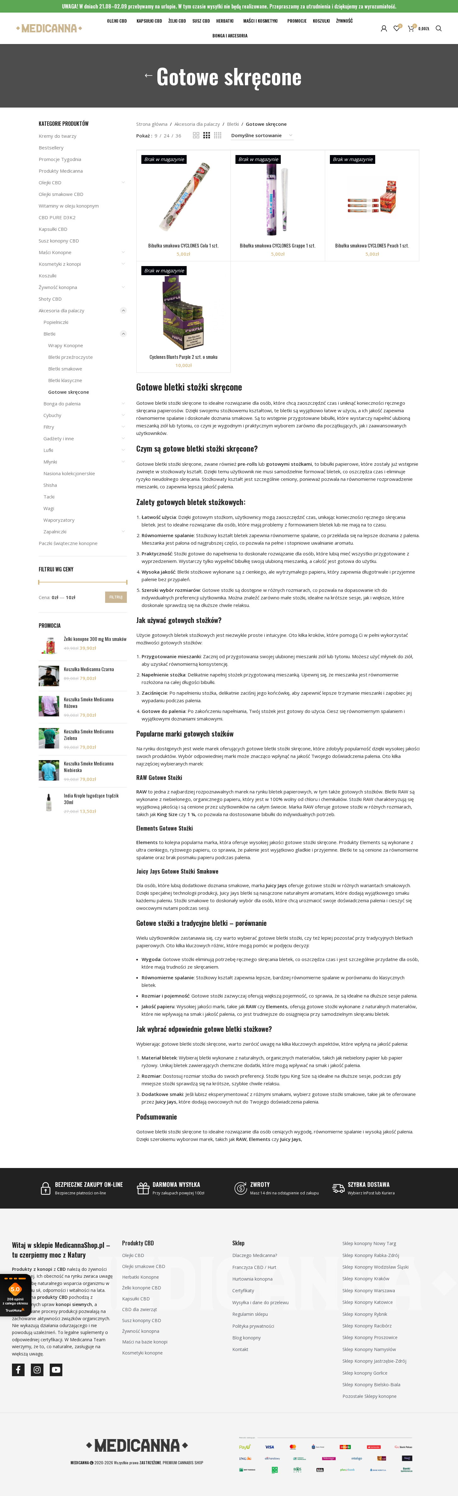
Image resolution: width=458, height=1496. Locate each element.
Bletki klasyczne (65, 380)
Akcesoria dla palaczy (61, 310)
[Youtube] (56, 1370)
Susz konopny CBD (59, 240)
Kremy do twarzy (57, 136)
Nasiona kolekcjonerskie (69, 473)
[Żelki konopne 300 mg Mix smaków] (49, 646)
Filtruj (116, 597)
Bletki (49, 334)
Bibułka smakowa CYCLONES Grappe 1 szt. (277, 245)
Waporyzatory (59, 520)
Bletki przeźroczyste (70, 357)
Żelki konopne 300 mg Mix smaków (95, 639)
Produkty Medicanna (61, 171)
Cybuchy (52, 415)
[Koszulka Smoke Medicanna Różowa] (49, 707)
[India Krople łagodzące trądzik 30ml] (49, 803)
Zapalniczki (54, 531)
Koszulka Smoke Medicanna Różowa (89, 702)
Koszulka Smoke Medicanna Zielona (89, 734)
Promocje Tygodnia (60, 159)
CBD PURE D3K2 (57, 217)
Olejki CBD (50, 182)
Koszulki (47, 275)
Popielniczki (55, 322)
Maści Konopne (55, 252)
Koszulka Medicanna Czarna (89, 669)
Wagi (48, 508)
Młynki (50, 462)
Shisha (50, 485)
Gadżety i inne (58, 438)
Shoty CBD (50, 299)
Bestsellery (51, 147)
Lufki (48, 450)
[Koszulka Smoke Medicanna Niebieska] (49, 771)
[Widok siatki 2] (196, 135)
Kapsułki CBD (53, 229)
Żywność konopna (58, 287)
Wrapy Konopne (65, 345)
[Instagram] (37, 1370)
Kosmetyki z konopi (60, 264)
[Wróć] (148, 76)
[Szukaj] (439, 28)
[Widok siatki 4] (217, 135)
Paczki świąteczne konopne (68, 543)
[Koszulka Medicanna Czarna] (49, 676)
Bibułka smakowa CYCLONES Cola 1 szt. (183, 245)
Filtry (48, 427)
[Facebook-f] (18, 1370)
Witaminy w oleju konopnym (69, 206)
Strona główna (151, 124)
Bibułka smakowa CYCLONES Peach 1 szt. (372, 245)
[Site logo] (49, 28)
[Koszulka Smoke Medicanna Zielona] (49, 739)
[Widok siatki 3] (206, 135)
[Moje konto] (384, 28)
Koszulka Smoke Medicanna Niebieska (89, 766)
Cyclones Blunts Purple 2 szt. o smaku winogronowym (184, 360)
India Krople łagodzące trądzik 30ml (91, 798)
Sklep (238, 1243)
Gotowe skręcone (68, 392)
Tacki (48, 496)
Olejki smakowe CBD (61, 194)
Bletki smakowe (65, 368)
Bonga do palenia (62, 403)
